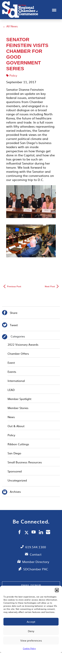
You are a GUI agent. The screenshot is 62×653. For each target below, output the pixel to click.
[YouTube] (34, 532)
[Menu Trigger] (54, 10)
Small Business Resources (25, 462)
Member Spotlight (19, 399)
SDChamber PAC (35, 569)
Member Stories (18, 408)
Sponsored (15, 471)
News (11, 417)
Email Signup (31, 585)
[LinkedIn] (41, 532)
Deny (31, 631)
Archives (15, 491)
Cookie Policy (29, 648)
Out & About (16, 426)
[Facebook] (19, 532)
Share (9, 313)
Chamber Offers (18, 353)
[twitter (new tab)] (27, 532)
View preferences (31, 640)
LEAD (11, 390)
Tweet (10, 325)
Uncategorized (17, 480)
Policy (13, 75)
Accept (31, 622)
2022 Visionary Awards (23, 344)
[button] (57, 590)
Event (11, 362)
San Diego (14, 453)
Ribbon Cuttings (18, 444)
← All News (10, 26)
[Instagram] (48, 532)
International (16, 381)
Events (12, 371)
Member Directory (35, 561)
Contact (36, 554)
